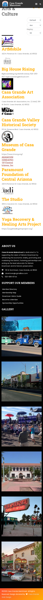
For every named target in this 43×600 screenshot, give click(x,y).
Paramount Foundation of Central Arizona (17, 174)
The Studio (12, 199)
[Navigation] (36, 4)
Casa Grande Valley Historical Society (21, 122)
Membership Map (9, 293)
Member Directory (9, 289)
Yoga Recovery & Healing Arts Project (21, 222)
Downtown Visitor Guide (11, 296)
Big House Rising (18, 69)
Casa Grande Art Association (17, 94)
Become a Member (10, 299)
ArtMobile (11, 49)
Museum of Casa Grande (18, 147)
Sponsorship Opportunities (12, 303)
